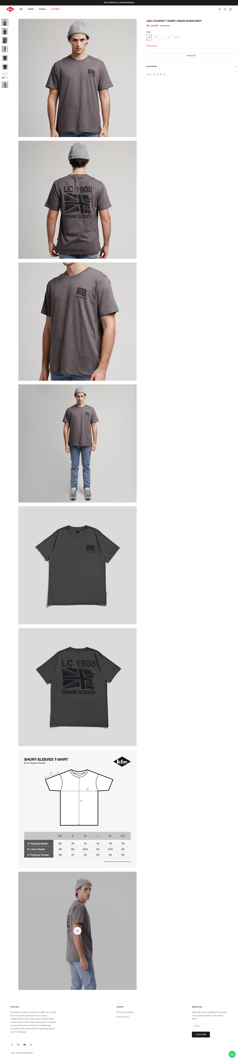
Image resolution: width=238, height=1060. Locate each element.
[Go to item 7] (4, 75)
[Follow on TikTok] (31, 1044)
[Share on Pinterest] (161, 74)
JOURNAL (42, 9)
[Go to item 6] (4, 66)
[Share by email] (164, 74)
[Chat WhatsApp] (232, 1054)
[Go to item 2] (4, 31)
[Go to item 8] (4, 84)
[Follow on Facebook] (11, 1044)
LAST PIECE (55, 9)
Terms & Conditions (125, 1012)
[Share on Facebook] (154, 74)
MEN (21, 9)
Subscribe (200, 1034)
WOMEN (31, 9)
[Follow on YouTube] (24, 1044)
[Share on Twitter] (157, 74)
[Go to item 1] (4, 22)
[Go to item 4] (4, 49)
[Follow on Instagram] (18, 1044)
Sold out (191, 56)
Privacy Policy (122, 1017)
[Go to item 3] (4, 40)
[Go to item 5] (4, 58)
